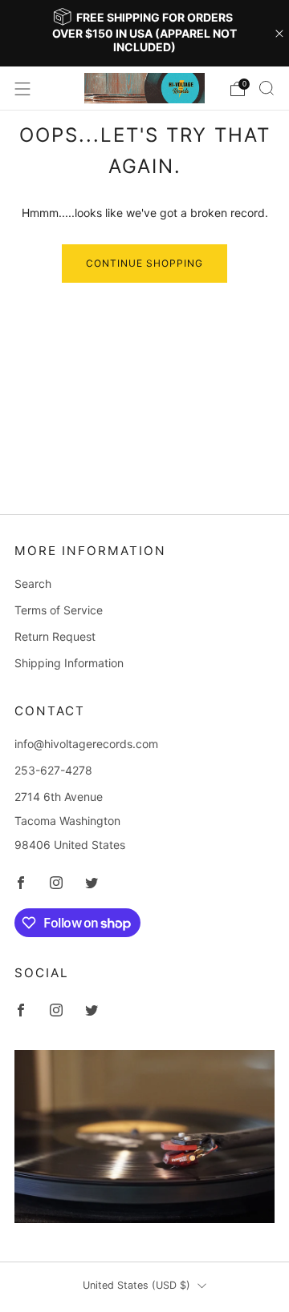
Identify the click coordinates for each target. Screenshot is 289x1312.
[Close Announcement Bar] (279, 33)
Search (32, 583)
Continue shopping (144, 263)
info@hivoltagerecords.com (86, 744)
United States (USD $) (136, 1285)
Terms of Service (58, 610)
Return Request (55, 636)
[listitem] (144, 33)
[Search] (266, 88)
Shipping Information (69, 663)
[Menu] (22, 89)
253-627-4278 (53, 770)
